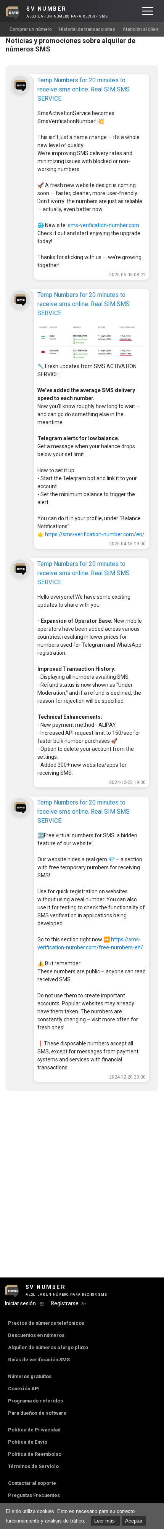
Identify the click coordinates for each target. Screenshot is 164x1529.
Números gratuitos (29, 1376)
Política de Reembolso (34, 1454)
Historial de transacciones (87, 29)
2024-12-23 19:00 (127, 782)
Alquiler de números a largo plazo (48, 1347)
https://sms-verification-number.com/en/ (95, 534)
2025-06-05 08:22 (127, 274)
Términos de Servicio (33, 1466)
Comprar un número (31, 29)
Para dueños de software (37, 1413)
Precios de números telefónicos (46, 1323)
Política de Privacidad (34, 1430)
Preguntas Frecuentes (34, 1495)
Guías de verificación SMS (39, 1359)
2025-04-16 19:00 (127, 544)
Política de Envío (27, 1442)
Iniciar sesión (20, 1303)
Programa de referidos (35, 1401)
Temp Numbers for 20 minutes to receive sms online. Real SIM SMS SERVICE (83, 89)
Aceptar (133, 1521)
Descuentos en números (36, 1335)
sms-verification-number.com (103, 225)
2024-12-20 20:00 (127, 1077)
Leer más (105, 1521)
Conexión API (24, 1388)
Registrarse (65, 1303)
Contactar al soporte (32, 1483)
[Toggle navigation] (147, 11)
